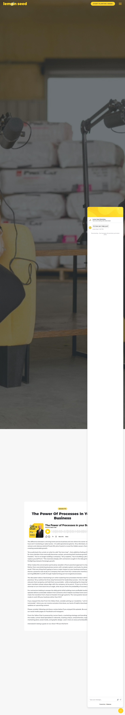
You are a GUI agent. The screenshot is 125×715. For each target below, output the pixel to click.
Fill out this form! (62, 624)
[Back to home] (15, 3)
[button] (120, 3)
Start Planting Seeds (103, 4)
